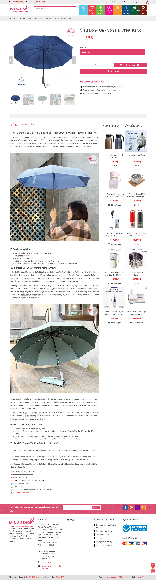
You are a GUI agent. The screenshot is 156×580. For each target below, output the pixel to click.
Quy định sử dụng (102, 538)
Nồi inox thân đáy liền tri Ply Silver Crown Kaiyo (136, 195)
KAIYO (27, 256)
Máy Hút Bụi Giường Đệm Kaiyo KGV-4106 (136, 313)
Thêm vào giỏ (115, 205)
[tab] (14, 124)
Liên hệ (123, 2)
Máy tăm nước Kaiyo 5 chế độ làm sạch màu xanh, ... (114, 314)
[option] (42, 60)
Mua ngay (113, 71)
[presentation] (14, 125)
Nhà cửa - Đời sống (24, 18)
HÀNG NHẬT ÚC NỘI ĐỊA (35, 577)
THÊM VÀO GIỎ (132, 65)
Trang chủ (106, 2)
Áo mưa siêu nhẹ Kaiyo (136, 155)
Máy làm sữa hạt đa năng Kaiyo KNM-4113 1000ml (114, 274)
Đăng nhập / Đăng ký (135, 2)
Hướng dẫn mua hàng (104, 542)
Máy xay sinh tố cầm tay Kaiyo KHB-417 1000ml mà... (114, 196)
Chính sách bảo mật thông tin (106, 526)
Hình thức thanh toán (104, 545)
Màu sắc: (84, 48)
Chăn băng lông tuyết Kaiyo (137, 274)
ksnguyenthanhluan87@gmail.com (117, 577)
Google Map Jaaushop (21, 493)
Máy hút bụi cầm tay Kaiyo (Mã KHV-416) (114, 234)
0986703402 (46, 562)
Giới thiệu (115, 2)
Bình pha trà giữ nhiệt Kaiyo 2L (115, 156)
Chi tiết (114, 166)
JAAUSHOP (59, 577)
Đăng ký (96, 508)
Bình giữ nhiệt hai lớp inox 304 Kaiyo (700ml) (137, 234)
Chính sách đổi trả (102, 535)
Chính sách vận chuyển (104, 531)
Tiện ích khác (38, 18)
